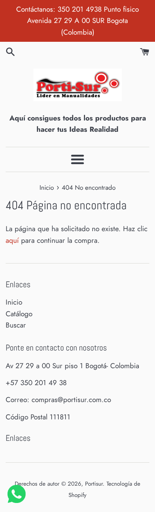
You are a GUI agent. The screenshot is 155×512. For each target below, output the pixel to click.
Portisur (94, 484)
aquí (12, 240)
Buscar (16, 325)
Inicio (14, 302)
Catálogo (19, 314)
